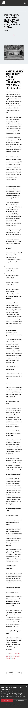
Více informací (4, 698)
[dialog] (14, 696)
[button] (14, 705)
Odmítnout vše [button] (20, 701)
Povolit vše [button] (7, 701)
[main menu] (24, 3)
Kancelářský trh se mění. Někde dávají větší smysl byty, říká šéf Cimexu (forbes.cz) (13, 656)
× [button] (26, 686)
